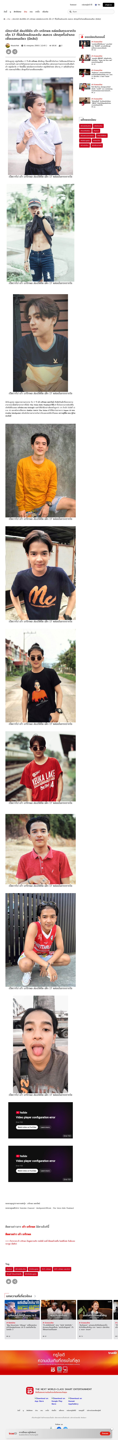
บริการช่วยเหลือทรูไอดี (94, 1410)
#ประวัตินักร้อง (85, 130)
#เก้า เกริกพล (46, 1269)
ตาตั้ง (37, 11)
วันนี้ (5, 11)
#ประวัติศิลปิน (101, 135)
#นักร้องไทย (98, 126)
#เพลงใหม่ (96, 140)
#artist (9, 1269)
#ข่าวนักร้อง (84, 145)
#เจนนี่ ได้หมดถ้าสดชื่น (14, 1274)
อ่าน (25, 11)
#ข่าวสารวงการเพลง (87, 135)
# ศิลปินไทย (10, 1322)
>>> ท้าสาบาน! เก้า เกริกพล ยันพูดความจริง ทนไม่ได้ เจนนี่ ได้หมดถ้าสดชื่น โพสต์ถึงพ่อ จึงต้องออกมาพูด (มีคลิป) (40, 1242)
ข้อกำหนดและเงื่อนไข (47, 1417)
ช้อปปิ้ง (54, 1410)
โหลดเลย (105, 1433)
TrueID (11, 5)
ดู (10, 11)
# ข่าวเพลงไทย (96, 41)
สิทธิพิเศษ (17, 11)
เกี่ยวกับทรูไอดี (36, 1417)
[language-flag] (96, 5)
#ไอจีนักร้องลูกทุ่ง (31, 1274)
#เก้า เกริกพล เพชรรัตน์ (62, 1269)
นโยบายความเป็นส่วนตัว (62, 1417)
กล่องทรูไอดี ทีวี (87, 5)
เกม (31, 11)
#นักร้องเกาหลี (96, 145)
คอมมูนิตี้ (81, 1410)
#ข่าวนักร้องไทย (20, 1269)
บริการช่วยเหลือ (75, 1417)
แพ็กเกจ (61, 1410)
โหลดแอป (73, 5)
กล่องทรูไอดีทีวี (71, 1410)
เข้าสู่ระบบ (108, 4)
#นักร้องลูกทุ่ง (33, 1269)
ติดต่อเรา (83, 1417)
